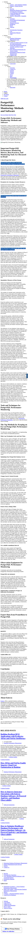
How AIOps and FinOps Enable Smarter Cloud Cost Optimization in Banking (13, 765)
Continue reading (13, 757)
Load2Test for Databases (10, 895)
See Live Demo (4, 115)
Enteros (2, 701)
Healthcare (12, 24)
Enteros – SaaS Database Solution (18, 4)
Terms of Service (8, 908)
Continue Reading (5, 759)
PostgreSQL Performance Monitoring (10, 175)
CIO (11, 31)
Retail (11, 25)
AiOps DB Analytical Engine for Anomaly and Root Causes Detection (18, 47)
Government (13, 21)
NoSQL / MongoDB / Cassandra (18, 16)
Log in (5, 93)
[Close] (1, 926)
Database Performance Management (12, 743)
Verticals (6, 901)
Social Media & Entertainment (17, 20)
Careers (12, 73)
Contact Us (12, 69)
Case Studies (7, 902)
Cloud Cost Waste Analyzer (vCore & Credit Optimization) (18, 43)
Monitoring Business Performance (18, 10)
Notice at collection (8, 931)
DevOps (12, 9)
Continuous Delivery (15, 14)
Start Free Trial (12, 115)
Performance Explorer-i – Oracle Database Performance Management (14, 887)
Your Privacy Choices (13, 929)
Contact (6, 96)
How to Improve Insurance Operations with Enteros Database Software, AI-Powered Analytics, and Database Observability (13, 796)
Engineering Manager (15, 32)
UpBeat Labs (13, 55)
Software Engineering (9, 804)
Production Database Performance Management (15, 863)
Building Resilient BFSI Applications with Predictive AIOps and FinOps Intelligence (13, 736)
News (11, 74)
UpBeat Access (7, 904)
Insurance (12, 18)
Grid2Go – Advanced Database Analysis (14, 893)
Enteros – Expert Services (16, 6)
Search (5, 91)
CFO (11, 34)
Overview (12, 67)
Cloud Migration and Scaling (17, 13)
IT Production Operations (16, 11)
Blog (11, 76)
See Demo (6, 94)
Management (13, 77)
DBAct (5, 892)
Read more (12, 87)
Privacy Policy (7, 906)
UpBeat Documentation (9, 905)
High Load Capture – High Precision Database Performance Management (15, 890)
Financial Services (14, 23)
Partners (12, 72)
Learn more (13, 63)
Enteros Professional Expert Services (13, 864)
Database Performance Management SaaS (15, 39)
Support (12, 70)
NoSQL (6, 866)
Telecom (12, 27)
